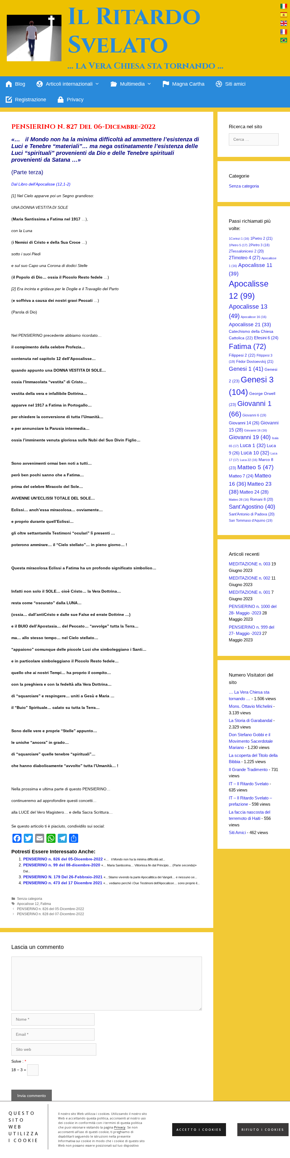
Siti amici (235, 84)
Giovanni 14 (244, 422)
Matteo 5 (255, 467)
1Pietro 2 (261, 238)
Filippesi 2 (242, 355)
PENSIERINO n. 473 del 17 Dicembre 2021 (62, 883)
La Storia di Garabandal (250, 720)
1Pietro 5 (238, 245)
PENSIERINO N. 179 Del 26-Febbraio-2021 (63, 877)
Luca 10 (255, 453)
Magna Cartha (188, 84)
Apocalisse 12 (28, 904)
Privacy (119, 1127)
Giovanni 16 (255, 430)
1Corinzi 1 (239, 238)
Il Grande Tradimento (248, 769)
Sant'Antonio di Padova (251, 514)
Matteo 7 (241, 476)
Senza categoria (29, 899)
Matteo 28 (239, 499)
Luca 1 (253, 445)
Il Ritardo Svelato (134, 31)
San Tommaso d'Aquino (250, 521)
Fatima (45, 904)
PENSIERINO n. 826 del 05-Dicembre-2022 (63, 859)
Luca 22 (248, 460)
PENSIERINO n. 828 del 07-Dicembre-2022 (50, 914)
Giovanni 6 (254, 415)
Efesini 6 (266, 338)
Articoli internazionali (69, 84)
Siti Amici (237, 832)
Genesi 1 (246, 369)
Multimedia (132, 84)
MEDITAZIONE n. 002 (249, 578)
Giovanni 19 (250, 437)
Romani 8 (261, 499)
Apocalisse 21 (250, 324)
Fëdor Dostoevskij (254, 361)
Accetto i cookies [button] (199, 1130)
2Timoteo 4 (244, 257)
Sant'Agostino (252, 507)
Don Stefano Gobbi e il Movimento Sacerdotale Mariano (251, 741)
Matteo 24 (254, 491)
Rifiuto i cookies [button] (263, 1130)
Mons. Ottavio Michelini (250, 706)
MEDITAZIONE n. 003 (249, 563)
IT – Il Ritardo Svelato (248, 783)
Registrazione (30, 99)
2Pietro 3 (259, 245)
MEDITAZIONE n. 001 (249, 592)
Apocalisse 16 (253, 317)
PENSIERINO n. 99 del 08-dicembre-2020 (61, 865)
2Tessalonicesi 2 (246, 251)
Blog (20, 84)
